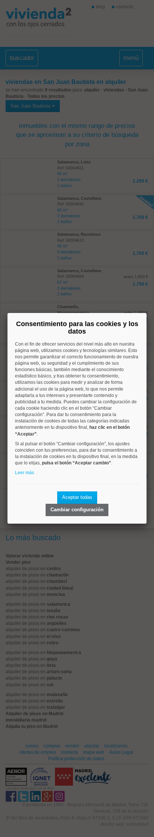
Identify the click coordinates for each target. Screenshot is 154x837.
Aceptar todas (77, 497)
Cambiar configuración (77, 509)
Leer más (24, 472)
